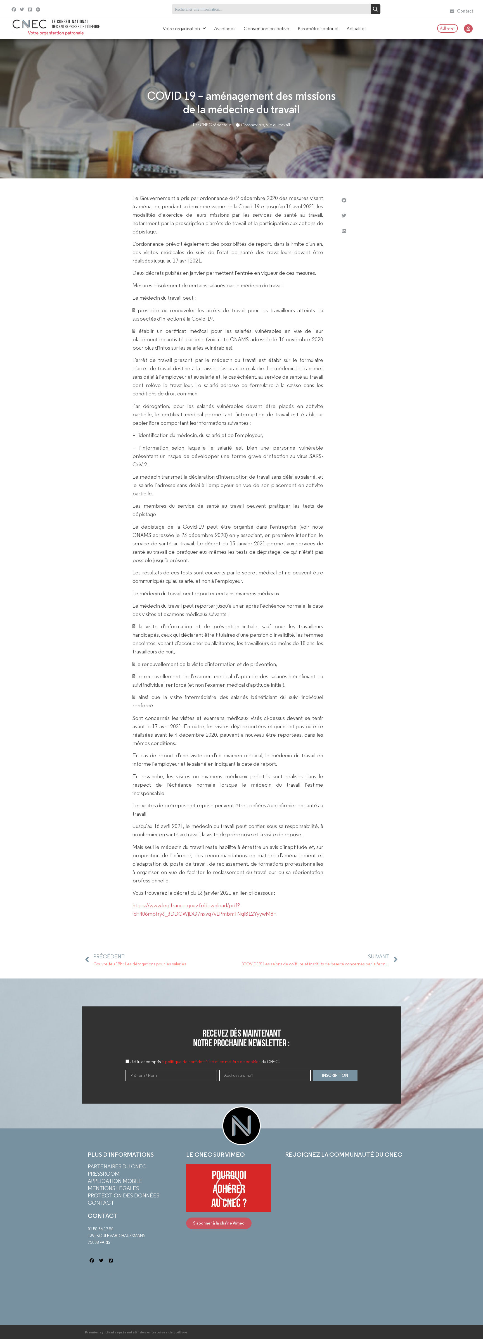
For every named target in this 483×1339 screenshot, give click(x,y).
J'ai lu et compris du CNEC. (205, 1061)
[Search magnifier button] (375, 9)
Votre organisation (181, 28)
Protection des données (123, 1195)
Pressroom (104, 1173)
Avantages (224, 28)
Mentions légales (113, 1188)
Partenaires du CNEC (117, 1166)
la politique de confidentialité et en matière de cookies (211, 1061)
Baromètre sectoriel (318, 28)
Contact (101, 1202)
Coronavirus (252, 124)
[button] (344, 200)
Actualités (356, 28)
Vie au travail (278, 124)
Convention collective (266, 28)
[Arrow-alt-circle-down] (52, 9)
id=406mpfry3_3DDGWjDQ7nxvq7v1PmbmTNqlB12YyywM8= (204, 913)
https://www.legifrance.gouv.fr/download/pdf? (186, 905)
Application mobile (115, 1181)
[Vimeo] (30, 10)
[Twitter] (22, 10)
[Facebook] (14, 10)
